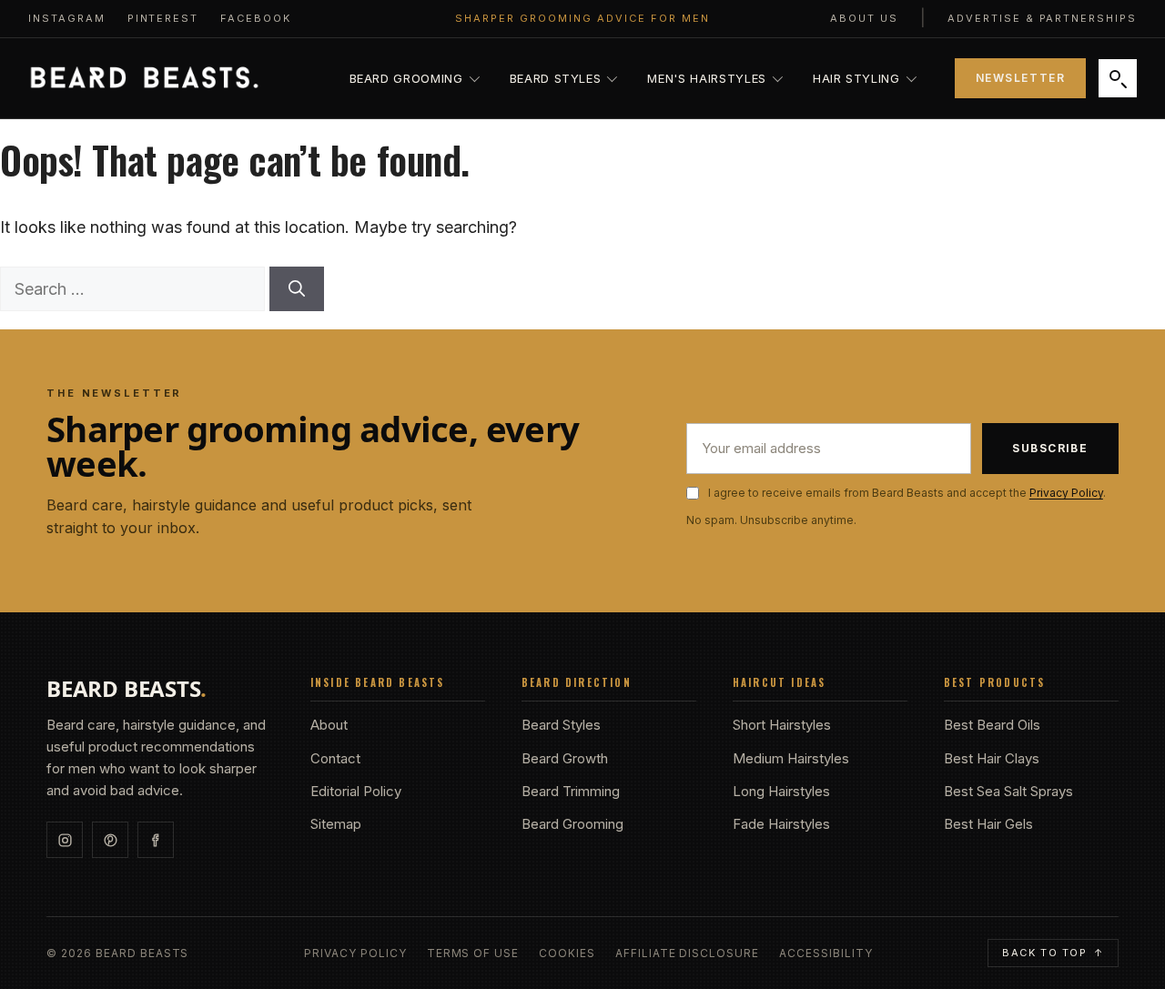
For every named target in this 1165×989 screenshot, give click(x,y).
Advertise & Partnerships (1042, 18)
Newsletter (1021, 78)
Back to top (1053, 952)
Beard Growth (565, 758)
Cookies (567, 953)
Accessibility (825, 953)
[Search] (1118, 78)
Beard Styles (556, 78)
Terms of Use (473, 953)
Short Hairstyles (782, 724)
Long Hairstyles (781, 791)
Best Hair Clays (991, 758)
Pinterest (163, 18)
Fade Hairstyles (781, 824)
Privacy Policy (1066, 493)
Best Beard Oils (992, 724)
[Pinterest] (110, 840)
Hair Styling (856, 78)
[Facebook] (155, 840)
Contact (335, 758)
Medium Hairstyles (791, 758)
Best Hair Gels (988, 824)
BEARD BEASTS (126, 689)
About (329, 724)
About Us (864, 18)
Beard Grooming (406, 78)
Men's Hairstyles (706, 78)
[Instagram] (64, 840)
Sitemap (335, 824)
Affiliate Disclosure (687, 953)
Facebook (255, 18)
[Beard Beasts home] (144, 78)
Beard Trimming (571, 791)
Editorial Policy (355, 791)
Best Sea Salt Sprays (1008, 791)
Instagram (67, 18)
